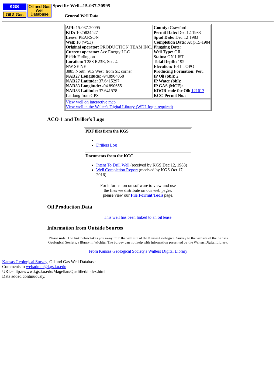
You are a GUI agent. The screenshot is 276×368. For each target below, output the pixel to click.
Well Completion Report (117, 170)
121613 (197, 90)
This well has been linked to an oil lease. (138, 217)
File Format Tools (147, 195)
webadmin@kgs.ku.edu (46, 266)
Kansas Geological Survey (24, 261)
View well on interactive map (91, 102)
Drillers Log (106, 145)
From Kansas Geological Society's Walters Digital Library (138, 251)
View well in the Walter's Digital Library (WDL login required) (119, 107)
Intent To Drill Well (112, 165)
